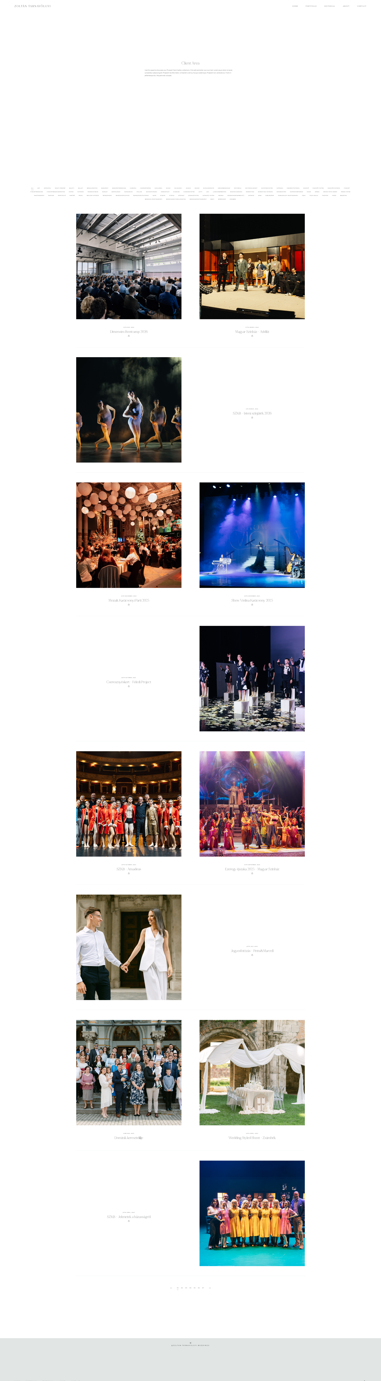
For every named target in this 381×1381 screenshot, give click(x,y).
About (346, 6)
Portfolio (311, 6)
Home (295, 6)
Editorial (329, 6)
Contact (362, 6)
